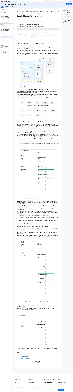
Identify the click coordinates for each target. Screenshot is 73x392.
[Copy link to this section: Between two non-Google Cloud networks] (41, 199)
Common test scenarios (23, 354)
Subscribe (61, 389)
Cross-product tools (26, 1)
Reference (7, 6)
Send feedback (37, 364)
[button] (6, 30)
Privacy (21, 387)
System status (31, 382)
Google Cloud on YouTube (62, 382)
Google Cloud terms (30, 387)
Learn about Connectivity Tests (24, 356)
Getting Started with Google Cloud (49, 379)
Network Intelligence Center (9, 4)
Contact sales (17, 382)
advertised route (23, 143)
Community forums (32, 377)
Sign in (71, 1)
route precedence (35, 92)
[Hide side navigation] (12, 390)
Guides (2, 6)
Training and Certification (48, 384)
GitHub (45, 377)
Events (59, 379)
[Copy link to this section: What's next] (24, 352)
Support (30, 379)
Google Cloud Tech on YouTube (63, 384)
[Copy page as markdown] (40, 16)
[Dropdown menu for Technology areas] (20, 1)
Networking (27, 11)
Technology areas (16, 1)
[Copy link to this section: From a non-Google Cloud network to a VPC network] (47, 122)
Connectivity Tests (22, 4)
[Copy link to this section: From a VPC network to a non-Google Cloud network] (47, 43)
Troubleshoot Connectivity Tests (24, 358)
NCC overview (33, 223)
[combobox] (49, 1)
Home (17, 11)
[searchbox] (6, 9)
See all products (17, 377)
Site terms (24, 387)
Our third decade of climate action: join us (40, 387)
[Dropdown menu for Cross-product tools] (31, 1)
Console (57, 1)
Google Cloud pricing (18, 379)
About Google (17, 387)
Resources (13, 6)
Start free (69, 4)
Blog (59, 377)
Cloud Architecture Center (48, 382)
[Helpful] (57, 11)
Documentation (22, 11)
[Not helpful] (58, 11)
